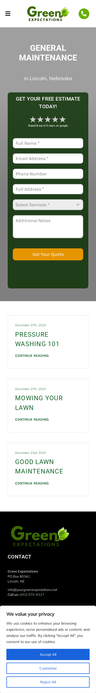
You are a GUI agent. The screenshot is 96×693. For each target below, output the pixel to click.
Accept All (48, 654)
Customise (48, 668)
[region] (48, 649)
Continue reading (32, 356)
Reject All (48, 682)
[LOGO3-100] (48, 7)
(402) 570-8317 (31, 594)
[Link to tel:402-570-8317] (84, 13)
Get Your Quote (48, 254)
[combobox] (48, 204)
